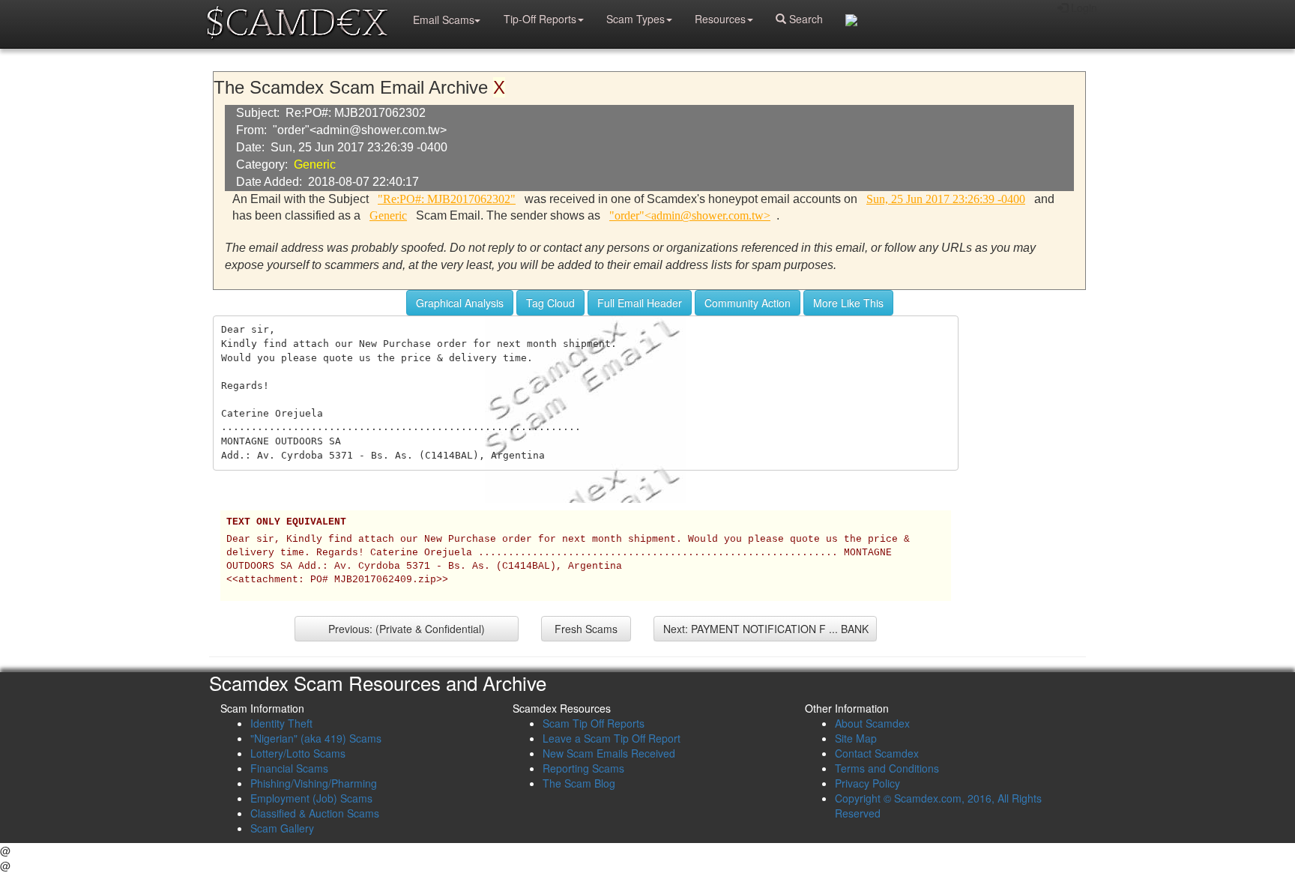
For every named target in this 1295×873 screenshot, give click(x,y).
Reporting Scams (583, 768)
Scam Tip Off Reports (594, 723)
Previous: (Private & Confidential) (406, 628)
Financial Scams (289, 768)
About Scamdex (872, 723)
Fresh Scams (586, 628)
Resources (720, 18)
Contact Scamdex (877, 753)
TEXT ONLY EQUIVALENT (286, 522)
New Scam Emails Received (609, 753)
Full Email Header (639, 302)
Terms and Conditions (887, 768)
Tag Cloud (550, 302)
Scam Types (635, 18)
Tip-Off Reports (540, 18)
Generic (315, 164)
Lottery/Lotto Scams (297, 753)
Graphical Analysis (460, 302)
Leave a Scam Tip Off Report (611, 738)
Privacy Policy (867, 783)
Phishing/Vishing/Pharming (313, 783)
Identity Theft (281, 723)
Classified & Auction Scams (314, 813)
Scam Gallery (282, 828)
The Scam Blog (579, 783)
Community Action (747, 302)
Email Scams (443, 19)
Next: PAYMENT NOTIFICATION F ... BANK (766, 628)
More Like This (848, 302)
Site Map (856, 738)
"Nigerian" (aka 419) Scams (315, 738)
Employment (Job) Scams (311, 798)
